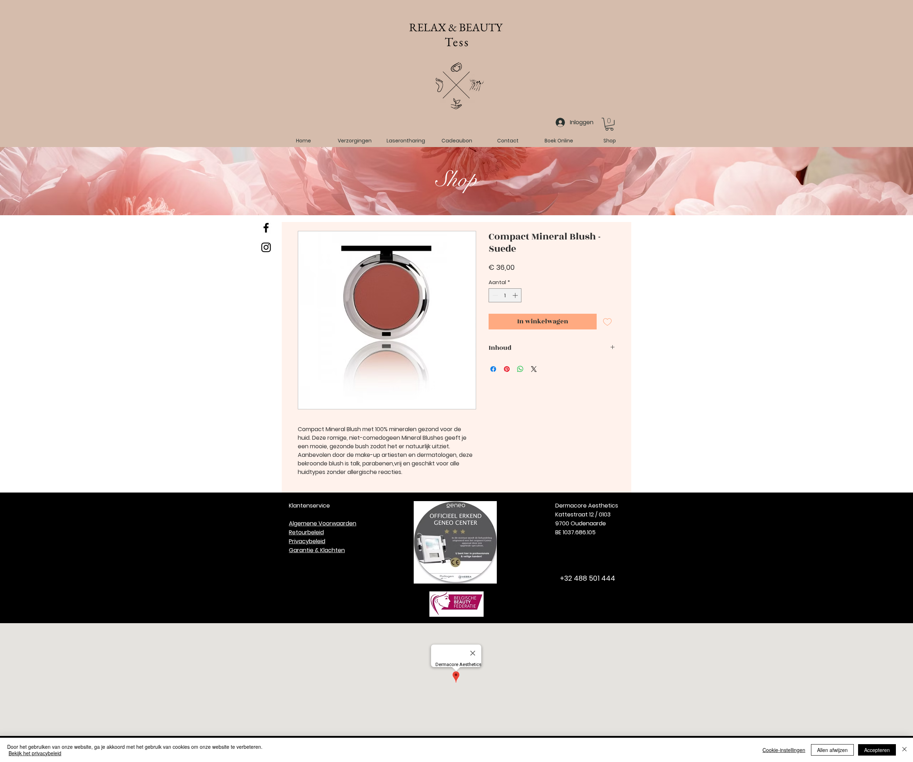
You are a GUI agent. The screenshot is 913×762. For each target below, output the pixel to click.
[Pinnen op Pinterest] (507, 369)
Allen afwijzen (832, 749)
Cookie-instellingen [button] (783, 749)
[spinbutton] (505, 295)
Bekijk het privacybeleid (35, 753)
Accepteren (877, 749)
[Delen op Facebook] (493, 369)
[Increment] (516, 295)
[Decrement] (494, 295)
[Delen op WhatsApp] (520, 369)
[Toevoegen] (608, 322)
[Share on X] (534, 369)
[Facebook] (266, 227)
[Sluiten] (904, 749)
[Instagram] (266, 247)
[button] (609, 124)
